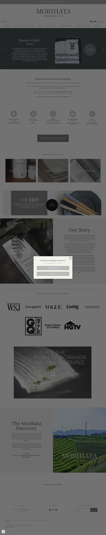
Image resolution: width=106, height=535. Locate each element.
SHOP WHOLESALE (53, 268)
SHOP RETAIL (53, 273)
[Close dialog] (70, 258)
